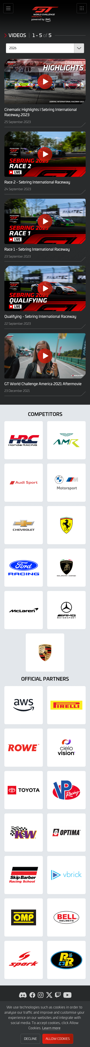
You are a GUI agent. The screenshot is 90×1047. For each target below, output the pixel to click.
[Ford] (23, 568)
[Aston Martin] (66, 440)
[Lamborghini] (66, 568)
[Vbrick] (66, 875)
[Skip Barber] (23, 875)
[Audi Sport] (23, 483)
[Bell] (66, 917)
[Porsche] (45, 652)
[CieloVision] (66, 748)
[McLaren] (23, 610)
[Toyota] (23, 790)
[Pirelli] (66, 705)
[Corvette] (23, 525)
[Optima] (66, 832)
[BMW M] (66, 483)
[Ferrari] (66, 525)
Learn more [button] (51, 1027)
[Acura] (23, 440)
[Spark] (23, 960)
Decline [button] (30, 1039)
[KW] (23, 832)
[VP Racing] (66, 790)
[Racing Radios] (66, 960)
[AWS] (23, 705)
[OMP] (23, 917)
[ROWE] (23, 748)
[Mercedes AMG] (66, 610)
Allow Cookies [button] (58, 1039)
